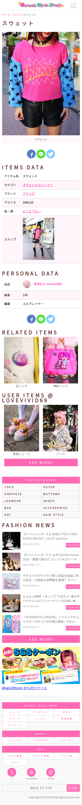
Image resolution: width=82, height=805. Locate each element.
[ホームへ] (41, 4)
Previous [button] (7, 363)
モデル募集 (15, 755)
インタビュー (41, 712)
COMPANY (41, 740)
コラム (15, 762)
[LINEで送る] (41, 154)
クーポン (40, 718)
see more (41, 462)
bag (8, 507)
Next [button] (74, 363)
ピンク (27, 211)
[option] (41, 87)
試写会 (67, 712)
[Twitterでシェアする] (50, 154)
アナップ (28, 193)
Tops (9, 487)
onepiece (13, 494)
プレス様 (66, 755)
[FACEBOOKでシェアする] (31, 154)
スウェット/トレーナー (38, 185)
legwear (12, 501)
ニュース (15, 712)
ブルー (36, 211)
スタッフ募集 (41, 755)
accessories (55, 507)
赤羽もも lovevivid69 (47, 284)
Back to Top (41, 787)
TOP (73, 788)
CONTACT (67, 740)
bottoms (51, 494)
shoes (49, 501)
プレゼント (15, 725)
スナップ (15, 718)
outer (49, 487)
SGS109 (15, 740)
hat (7, 514)
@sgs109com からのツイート (24, 687)
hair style (53, 514)
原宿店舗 (66, 718)
